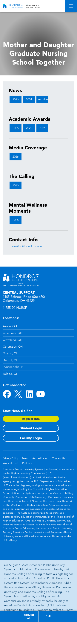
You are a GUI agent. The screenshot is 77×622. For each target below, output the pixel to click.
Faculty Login (31, 438)
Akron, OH (10, 326)
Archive (43, 99)
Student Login (31, 428)
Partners (27, 463)
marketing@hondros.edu (25, 246)
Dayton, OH (11, 353)
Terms (25, 458)
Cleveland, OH (12, 340)
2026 (16, 99)
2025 (29, 128)
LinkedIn (29, 394)
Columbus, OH (13, 346)
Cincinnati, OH (12, 333)
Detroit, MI (10, 360)
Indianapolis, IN (13, 367)
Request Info (31, 419)
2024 (29, 99)
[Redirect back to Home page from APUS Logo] (21, 5)
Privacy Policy (10, 458)
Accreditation (40, 458)
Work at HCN (11, 463)
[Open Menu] (71, 6)
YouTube (40, 394)
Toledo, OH (10, 373)
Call (48, 616)
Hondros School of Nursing (21, 280)
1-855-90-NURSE (15, 308)
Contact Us (58, 458)
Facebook (7, 394)
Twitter (18, 394)
